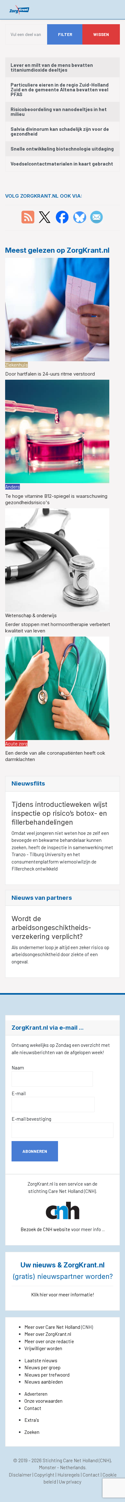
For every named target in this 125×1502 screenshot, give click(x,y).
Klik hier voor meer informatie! (62, 1294)
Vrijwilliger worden (43, 1348)
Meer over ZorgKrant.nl (47, 1334)
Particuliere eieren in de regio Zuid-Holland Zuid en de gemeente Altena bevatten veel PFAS (60, 89)
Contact (32, 1408)
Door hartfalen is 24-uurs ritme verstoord (50, 374)
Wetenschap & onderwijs (31, 615)
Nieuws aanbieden (43, 1382)
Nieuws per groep (42, 1367)
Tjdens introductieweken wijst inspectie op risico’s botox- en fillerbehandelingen (59, 813)
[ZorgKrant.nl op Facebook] (62, 216)
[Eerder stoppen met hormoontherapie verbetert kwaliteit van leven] (57, 559)
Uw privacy (70, 1481)
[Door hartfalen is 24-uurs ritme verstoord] (57, 309)
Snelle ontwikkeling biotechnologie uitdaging (62, 149)
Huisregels (68, 1474)
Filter (65, 34)
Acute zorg (16, 743)
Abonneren (34, 1151)
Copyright (44, 1474)
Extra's (31, 1420)
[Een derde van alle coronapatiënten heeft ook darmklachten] (57, 687)
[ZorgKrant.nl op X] (44, 216)
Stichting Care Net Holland (70, 1460)
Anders (12, 487)
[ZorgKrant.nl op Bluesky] (80, 216)
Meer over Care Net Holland (52, 1327)
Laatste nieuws (40, 1360)
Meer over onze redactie (49, 1341)
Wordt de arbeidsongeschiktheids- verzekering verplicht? (51, 928)
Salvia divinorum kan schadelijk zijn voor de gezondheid (60, 131)
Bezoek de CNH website (45, 1229)
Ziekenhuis (16, 365)
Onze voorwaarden (43, 1401)
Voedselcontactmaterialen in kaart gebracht (62, 163)
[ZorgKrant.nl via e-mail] (96, 216)
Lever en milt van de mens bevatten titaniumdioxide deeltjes (52, 67)
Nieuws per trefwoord (47, 1375)
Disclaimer (20, 1474)
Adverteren (35, 1394)
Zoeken (31, 1432)
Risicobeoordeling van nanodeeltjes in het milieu (59, 111)
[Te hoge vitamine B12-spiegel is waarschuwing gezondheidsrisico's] (57, 431)
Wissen (101, 34)
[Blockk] (19, 9)
